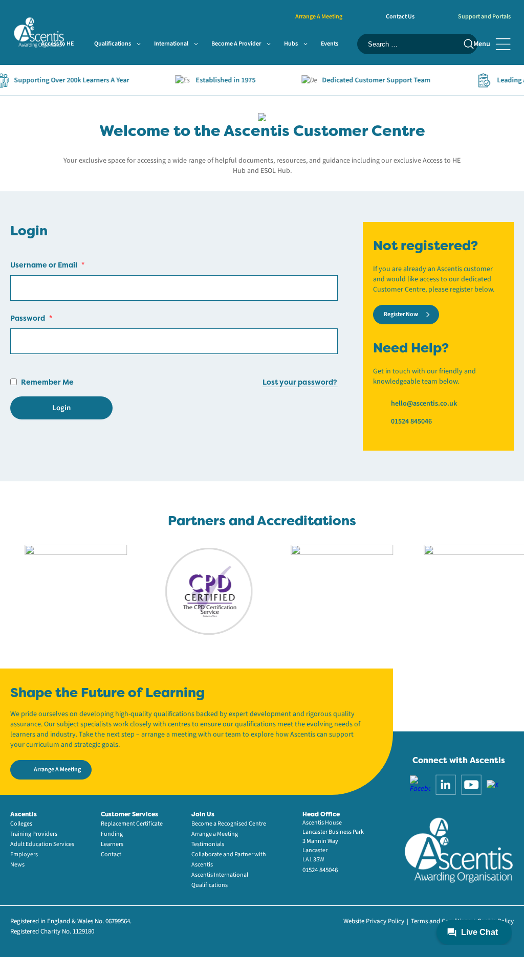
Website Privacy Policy (373, 921)
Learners (112, 844)
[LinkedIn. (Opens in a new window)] (445, 785)
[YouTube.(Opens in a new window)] (471, 785)
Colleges (21, 823)
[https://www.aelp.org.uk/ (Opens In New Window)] (63, 591)
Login (61, 408)
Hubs (291, 43)
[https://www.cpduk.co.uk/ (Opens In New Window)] (196, 591)
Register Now (401, 314)
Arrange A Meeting (318, 16)
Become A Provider (236, 43)
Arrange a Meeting (214, 834)
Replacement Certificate (132, 823)
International (171, 43)
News (17, 864)
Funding (112, 834)
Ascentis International (219, 875)
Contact (111, 854)
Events (329, 43)
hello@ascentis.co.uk (424, 403)
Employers (24, 854)
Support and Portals (484, 16)
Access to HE (57, 43)
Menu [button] (481, 44)
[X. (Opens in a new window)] (492, 785)
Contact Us (400, 16)
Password (31, 318)
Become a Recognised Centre (228, 823)
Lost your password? (300, 382)
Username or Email (47, 265)
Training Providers (33, 834)
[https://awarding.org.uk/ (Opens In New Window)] (329, 591)
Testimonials (207, 844)
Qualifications (112, 43)
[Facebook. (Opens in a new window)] (420, 785)
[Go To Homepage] (38, 32)
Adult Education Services (42, 844)
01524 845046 (411, 421)
